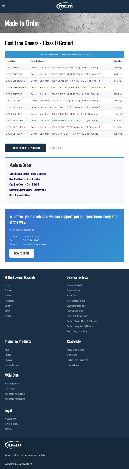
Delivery (8, 305)
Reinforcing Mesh (12, 383)
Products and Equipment (77, 360)
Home (7, 285)
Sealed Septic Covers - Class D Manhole (27, 174)
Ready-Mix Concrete (75, 349)
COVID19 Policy (11, 423)
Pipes (7, 349)
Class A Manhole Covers (20, 195)
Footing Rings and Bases (77, 331)
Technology (9, 300)
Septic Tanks (72, 295)
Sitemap (8, 429)
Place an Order (73, 365)
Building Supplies (12, 365)
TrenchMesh (10, 388)
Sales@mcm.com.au (35, 243)
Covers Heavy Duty (75, 311)
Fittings (8, 354)
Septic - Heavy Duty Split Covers (80, 326)
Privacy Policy (10, 418)
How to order (22, 253)
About (7, 311)
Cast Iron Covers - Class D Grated (24, 179)
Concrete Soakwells (75, 285)
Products (8, 295)
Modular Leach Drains (76, 300)
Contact (8, 316)
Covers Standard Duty (76, 305)
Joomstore (25, 463)
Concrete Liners (73, 290)
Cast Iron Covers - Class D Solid (24, 184)
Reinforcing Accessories (15, 398)
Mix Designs (72, 354)
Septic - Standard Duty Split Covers (82, 321)
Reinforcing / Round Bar (15, 393)
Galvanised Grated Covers (78, 316)
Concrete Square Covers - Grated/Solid (27, 190)
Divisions (8, 290)
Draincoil (8, 360)
